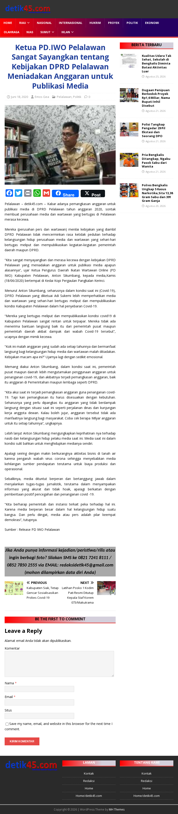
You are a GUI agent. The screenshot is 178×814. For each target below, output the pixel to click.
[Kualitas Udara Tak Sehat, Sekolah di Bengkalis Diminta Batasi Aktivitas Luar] (129, 65)
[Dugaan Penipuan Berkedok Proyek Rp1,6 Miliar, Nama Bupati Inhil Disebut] (129, 99)
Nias (29, 32)
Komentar (12, 648)
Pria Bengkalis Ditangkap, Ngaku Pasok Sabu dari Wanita (156, 161)
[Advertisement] (146, 241)
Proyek (113, 23)
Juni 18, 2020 (19, 97)
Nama (10, 683)
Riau (22, 23)
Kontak (89, 773)
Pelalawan (64, 97)
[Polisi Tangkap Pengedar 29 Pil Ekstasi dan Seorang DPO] (129, 133)
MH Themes (116, 809)
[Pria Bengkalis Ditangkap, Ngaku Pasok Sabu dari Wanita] (129, 164)
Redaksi (89, 781)
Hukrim (95, 23)
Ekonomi (152, 23)
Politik (132, 23)
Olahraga (11, 32)
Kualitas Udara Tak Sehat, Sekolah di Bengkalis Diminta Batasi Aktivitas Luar (156, 64)
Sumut (45, 32)
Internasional (70, 23)
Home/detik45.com (89, 796)
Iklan (65, 32)
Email (9, 697)
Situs (8, 710)
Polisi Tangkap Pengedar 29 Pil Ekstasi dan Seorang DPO (153, 130)
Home (7, 23)
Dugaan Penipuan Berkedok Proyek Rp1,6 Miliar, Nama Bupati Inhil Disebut (156, 98)
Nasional (44, 23)
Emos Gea (42, 97)
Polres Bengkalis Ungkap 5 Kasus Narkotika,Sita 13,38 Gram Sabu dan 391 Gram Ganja (157, 193)
